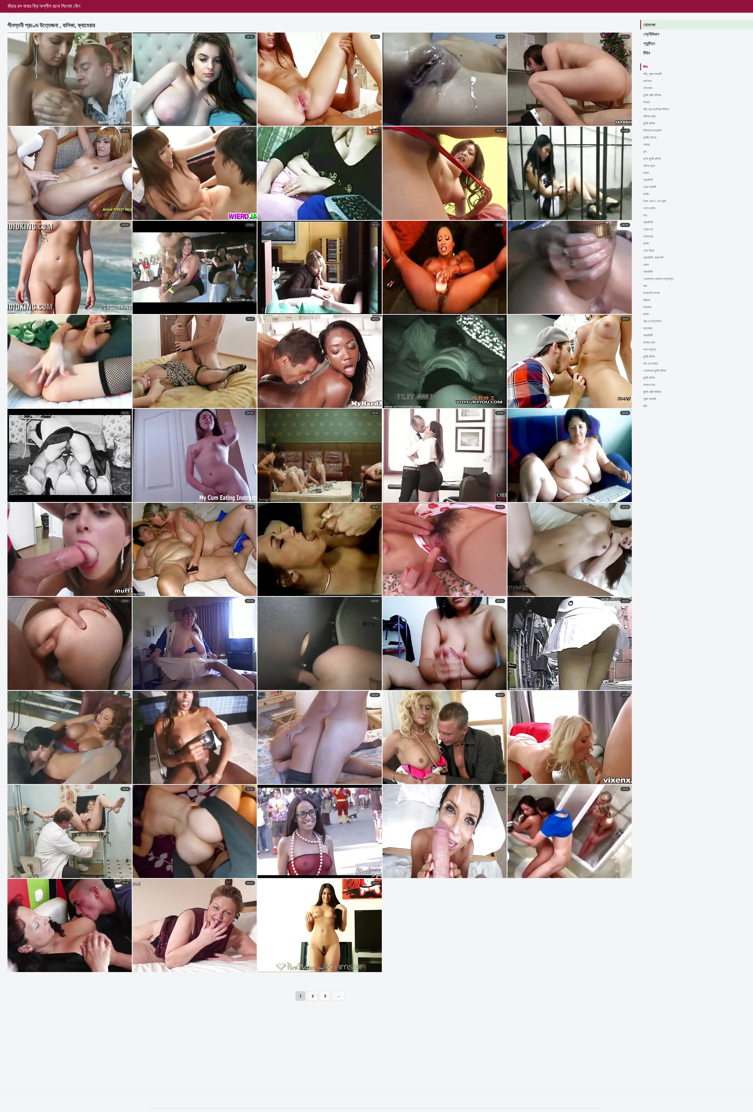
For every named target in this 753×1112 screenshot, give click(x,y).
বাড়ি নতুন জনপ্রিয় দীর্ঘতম (656, 109)
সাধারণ (646, 102)
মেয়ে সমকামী (649, 187)
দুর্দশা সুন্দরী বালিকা (652, 159)
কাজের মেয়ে (649, 342)
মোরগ (646, 265)
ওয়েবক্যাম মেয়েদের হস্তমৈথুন (658, 279)
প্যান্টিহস (649, 44)
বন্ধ (645, 215)
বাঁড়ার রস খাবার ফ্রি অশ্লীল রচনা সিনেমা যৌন (43, 6)
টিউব (646, 53)
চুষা (645, 151)
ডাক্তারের (648, 236)
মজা (645, 286)
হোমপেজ (649, 25)
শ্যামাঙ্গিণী (648, 180)
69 (645, 406)
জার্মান (646, 194)
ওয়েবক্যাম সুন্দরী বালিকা (654, 370)
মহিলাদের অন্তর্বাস (652, 130)
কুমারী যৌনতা (649, 137)
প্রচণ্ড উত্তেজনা (652, 321)
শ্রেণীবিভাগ (651, 34)
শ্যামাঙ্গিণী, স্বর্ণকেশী (653, 257)
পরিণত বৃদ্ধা (649, 166)
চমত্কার (647, 307)
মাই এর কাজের (650, 363)
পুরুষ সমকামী (649, 399)
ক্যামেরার (647, 328)
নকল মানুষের (649, 349)
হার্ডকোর (647, 81)
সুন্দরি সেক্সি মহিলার (652, 95)
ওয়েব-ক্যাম (649, 208)
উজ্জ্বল (646, 300)
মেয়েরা (646, 144)
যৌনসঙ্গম (647, 88)
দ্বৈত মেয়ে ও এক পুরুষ (654, 201)
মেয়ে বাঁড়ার (648, 250)
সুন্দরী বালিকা (649, 123)
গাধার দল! (648, 229)
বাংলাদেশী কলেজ (651, 293)
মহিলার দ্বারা (649, 116)
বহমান (646, 173)
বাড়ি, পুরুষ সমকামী (652, 74)
